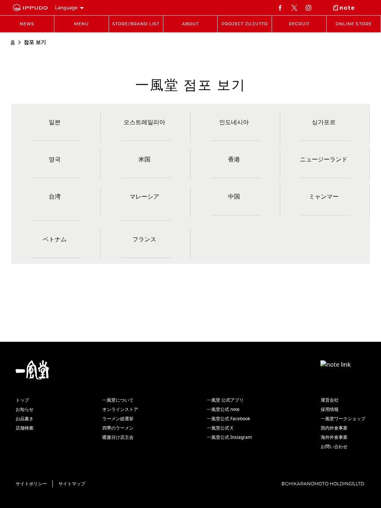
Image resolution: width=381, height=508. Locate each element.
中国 (234, 196)
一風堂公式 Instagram (229, 437)
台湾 (55, 196)
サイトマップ (71, 483)
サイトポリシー (31, 483)
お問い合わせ (334, 446)
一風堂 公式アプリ (225, 400)
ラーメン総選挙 (118, 418)
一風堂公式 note (223, 409)
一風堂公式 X (220, 428)
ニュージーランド (324, 159)
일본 (55, 122)
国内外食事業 (334, 428)
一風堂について (118, 400)
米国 (144, 159)
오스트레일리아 (144, 122)
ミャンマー (324, 196)
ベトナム (55, 239)
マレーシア (144, 196)
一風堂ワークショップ (343, 418)
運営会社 (330, 400)
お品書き (24, 418)
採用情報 (330, 409)
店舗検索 (24, 428)
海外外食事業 (334, 437)
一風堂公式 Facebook (228, 418)
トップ (22, 400)
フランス (144, 239)
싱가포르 (324, 122)
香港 (234, 159)
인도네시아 (234, 122)
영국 (55, 159)
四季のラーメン (118, 428)
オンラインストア (120, 409)
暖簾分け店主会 (118, 437)
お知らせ (24, 409)
